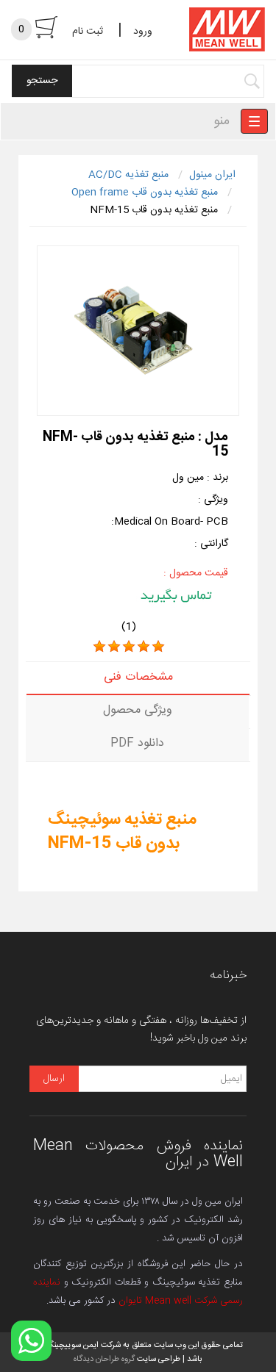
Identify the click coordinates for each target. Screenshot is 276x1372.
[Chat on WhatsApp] (31, 1341)
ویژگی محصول (137, 710)
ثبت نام (87, 31)
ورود (142, 31)
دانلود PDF (137, 743)
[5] (158, 646)
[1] (99, 646)
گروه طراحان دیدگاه (104, 1359)
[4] (143, 646)
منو (221, 121)
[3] (128, 646)
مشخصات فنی (138, 677)
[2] (114, 646)
